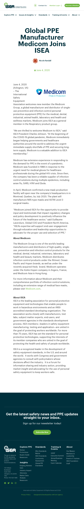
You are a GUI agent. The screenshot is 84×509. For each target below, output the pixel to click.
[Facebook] (5, 483)
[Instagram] (16, 483)
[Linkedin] (12, 483)
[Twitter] (9, 483)
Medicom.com (33, 289)
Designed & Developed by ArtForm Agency (48, 494)
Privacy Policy (26, 494)
